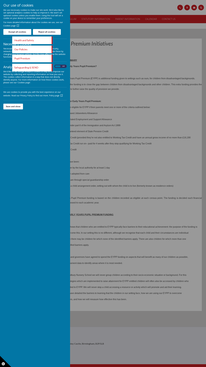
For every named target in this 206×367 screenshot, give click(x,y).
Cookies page (9, 25)
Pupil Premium (22, 58)
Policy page (54, 95)
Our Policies (20, 49)
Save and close (13, 106)
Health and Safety (24, 40)
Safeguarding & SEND (26, 67)
